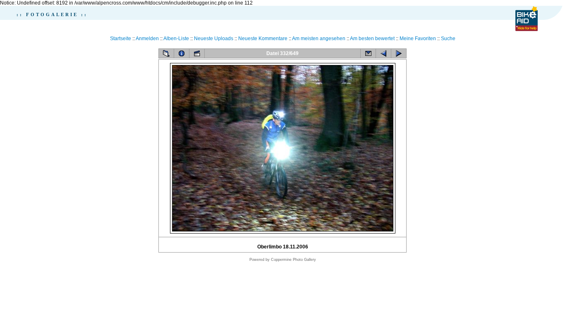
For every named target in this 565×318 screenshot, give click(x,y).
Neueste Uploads (213, 38)
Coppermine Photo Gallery (293, 260)
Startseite (120, 38)
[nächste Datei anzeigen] (398, 53)
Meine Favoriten (418, 38)
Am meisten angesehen (318, 38)
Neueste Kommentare (262, 38)
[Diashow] (196, 53)
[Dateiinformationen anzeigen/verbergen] (181, 53)
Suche (448, 38)
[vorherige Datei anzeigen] (383, 53)
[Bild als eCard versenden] (368, 53)
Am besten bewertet (372, 38)
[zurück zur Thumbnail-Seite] (166, 53)
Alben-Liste (176, 38)
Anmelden (147, 38)
